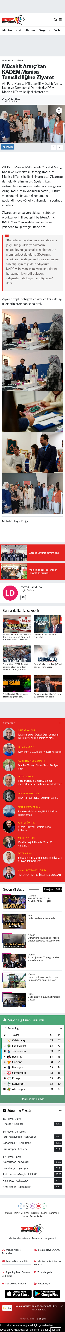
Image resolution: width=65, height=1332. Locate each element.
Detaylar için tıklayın (32, 1099)
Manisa (7, 30)
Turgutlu (44, 30)
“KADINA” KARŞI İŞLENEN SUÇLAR (39, 874)
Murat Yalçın (26, 730)
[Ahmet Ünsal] (9, 826)
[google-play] (47, 1294)
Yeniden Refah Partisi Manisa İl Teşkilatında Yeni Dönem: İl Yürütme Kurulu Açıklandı (17, 637)
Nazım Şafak (25, 776)
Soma (25, 1216)
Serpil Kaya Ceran (29, 807)
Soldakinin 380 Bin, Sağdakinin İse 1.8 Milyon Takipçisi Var (40, 859)
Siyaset (21, 60)
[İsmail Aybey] (9, 749)
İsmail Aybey (25, 747)
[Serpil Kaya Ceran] (9, 811)
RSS (8, 1308)
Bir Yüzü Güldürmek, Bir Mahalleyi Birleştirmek (37, 813)
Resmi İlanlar (36, 1216)
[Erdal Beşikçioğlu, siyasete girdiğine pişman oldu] (17, 683)
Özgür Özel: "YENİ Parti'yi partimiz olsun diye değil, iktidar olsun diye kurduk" (15, 667)
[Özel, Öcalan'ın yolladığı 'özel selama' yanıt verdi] (48, 653)
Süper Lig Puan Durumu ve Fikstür (16, 1274)
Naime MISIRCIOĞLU (29, 793)
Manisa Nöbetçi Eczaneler (12, 1252)
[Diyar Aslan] (9, 857)
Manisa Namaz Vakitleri (18, 1261)
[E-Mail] (23, 597)
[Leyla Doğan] (10, 592)
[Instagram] (32, 1206)
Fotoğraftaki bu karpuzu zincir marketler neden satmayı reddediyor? (40, 782)
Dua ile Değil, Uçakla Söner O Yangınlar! (35, 844)
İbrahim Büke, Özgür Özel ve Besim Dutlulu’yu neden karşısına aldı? (38, 736)
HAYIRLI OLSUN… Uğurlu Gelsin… (38, 798)
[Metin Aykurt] (9, 841)
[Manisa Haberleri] (14, 20)
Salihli (57, 30)
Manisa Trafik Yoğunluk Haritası (47, 1263)
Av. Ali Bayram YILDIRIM (32, 870)
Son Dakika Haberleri (16, 1284)
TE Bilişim (40, 1319)
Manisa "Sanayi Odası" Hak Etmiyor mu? (38, 767)
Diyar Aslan (25, 853)
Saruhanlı (54, 1213)
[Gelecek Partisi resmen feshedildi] (48, 623)
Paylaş (9, 147)
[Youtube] (38, 1206)
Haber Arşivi (44, 1284)
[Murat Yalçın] (9, 734)
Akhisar (30, 30)
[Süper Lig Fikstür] (60, 1110)
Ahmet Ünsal (26, 823)
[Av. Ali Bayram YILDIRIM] (9, 872)
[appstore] (18, 1294)
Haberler (7, 60)
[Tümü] (60, 723)
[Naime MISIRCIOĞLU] (9, 795)
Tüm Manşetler (45, 1272)
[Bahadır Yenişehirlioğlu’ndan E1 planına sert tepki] (48, 683)
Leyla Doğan (27, 590)
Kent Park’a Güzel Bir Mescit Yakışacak (40, 751)
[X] (26, 1206)
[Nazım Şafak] (9, 780)
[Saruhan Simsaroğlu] (9, 764)
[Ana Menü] (60, 19)
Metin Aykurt (26, 838)
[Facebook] (21, 1206)
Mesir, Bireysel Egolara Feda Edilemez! (34, 829)
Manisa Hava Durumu (49, 1250)
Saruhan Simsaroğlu (31, 761)
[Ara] (55, 19)
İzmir (18, 30)
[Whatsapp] (44, 1206)
